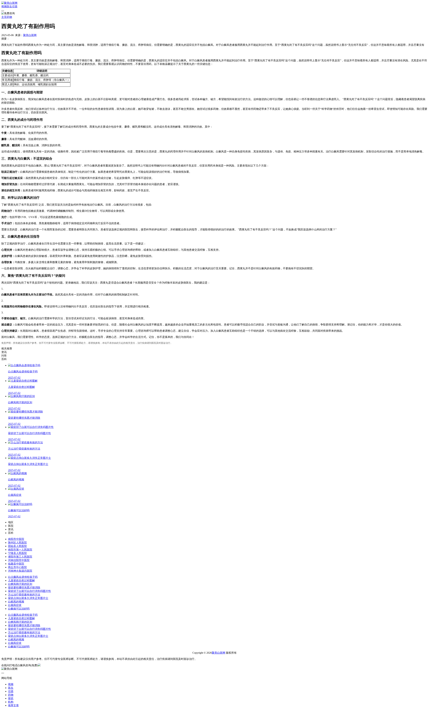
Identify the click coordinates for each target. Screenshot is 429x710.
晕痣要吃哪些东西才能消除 (24, 587)
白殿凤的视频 (16, 601)
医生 (9, 6)
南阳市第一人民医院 (20, 549)
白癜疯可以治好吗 (18, 608)
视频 (4, 6)
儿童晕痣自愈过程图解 (21, 580)
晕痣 (10, 698)
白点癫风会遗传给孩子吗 (23, 577)
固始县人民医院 (17, 546)
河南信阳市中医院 (18, 560)
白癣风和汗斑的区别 (20, 584)
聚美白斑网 (30, 35)
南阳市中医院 (16, 539)
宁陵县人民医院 (17, 553)
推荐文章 (13, 705)
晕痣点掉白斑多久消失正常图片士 (28, 598)
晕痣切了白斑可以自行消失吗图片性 (29, 591)
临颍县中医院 (16, 563)
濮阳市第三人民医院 (20, 556)
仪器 (14, 6)
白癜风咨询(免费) (27, 665)
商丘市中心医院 (17, 567)
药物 (9, 17)
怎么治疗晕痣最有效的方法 (24, 594)
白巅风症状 (14, 605)
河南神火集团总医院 (20, 570)
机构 (10, 701)
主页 (4, 17)
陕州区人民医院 (17, 542)
